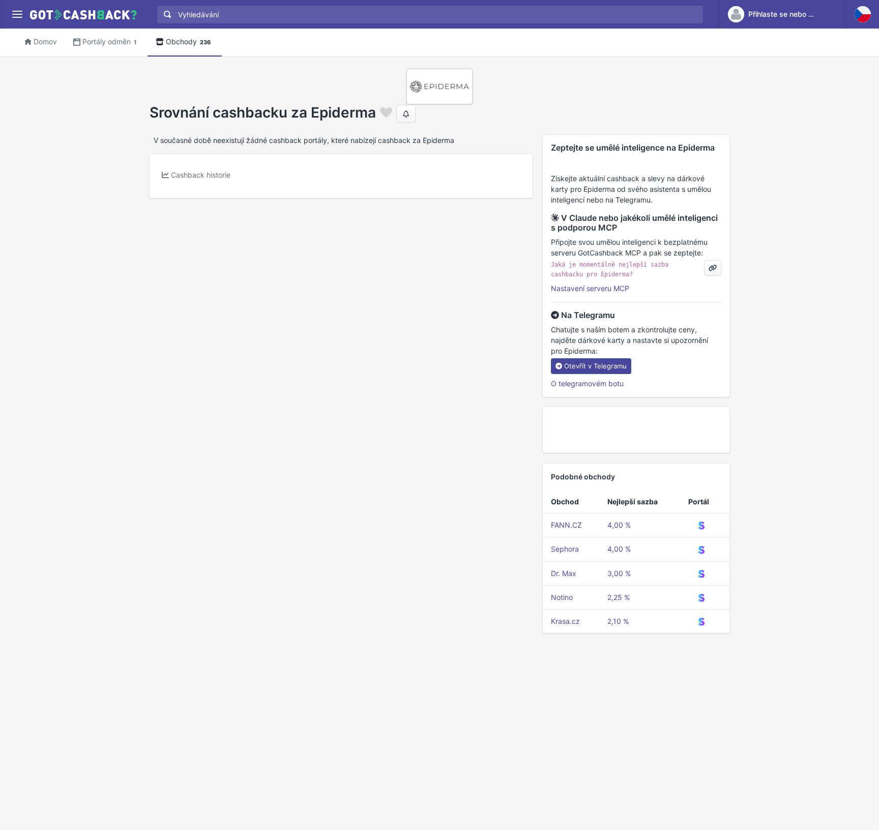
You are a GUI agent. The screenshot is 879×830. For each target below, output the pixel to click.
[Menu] (17, 14)
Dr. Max (563, 573)
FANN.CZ (566, 525)
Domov (45, 41)
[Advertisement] (636, 430)
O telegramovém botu (587, 383)
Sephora (565, 549)
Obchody (188, 41)
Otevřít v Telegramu (595, 366)
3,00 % (619, 573)
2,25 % (618, 597)
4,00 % (619, 525)
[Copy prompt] (712, 268)
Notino (562, 597)
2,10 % (618, 621)
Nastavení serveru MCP (590, 288)
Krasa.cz (565, 621)
